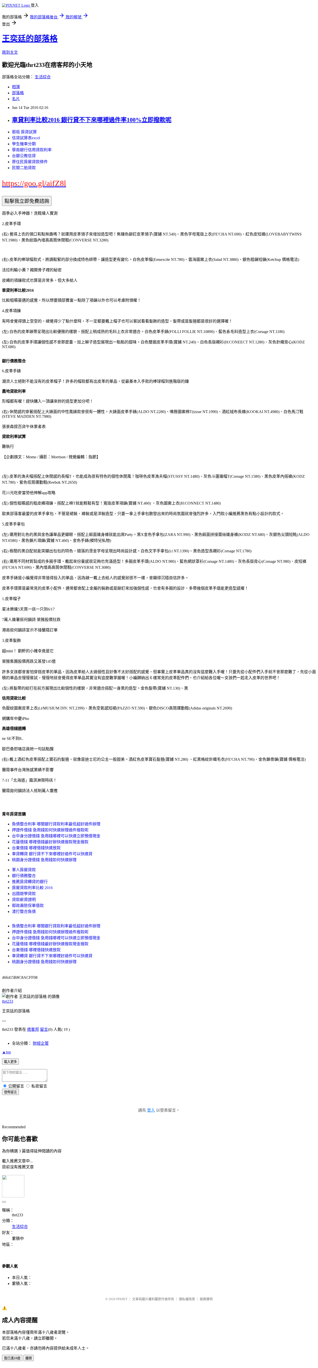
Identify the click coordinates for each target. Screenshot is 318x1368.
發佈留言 (10, 1092)
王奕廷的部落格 (30, 38)
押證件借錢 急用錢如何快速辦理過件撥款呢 (50, 830)
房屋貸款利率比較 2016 (32, 888)
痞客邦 (33, 1029)
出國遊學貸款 (24, 894)
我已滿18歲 (12, 1358)
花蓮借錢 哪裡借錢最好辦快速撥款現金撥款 (50, 842)
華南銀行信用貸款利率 (32, 150)
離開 (28, 1358)
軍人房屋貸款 (24, 870)
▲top (6, 1052)
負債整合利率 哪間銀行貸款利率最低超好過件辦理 (56, 824)
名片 (16, 99)
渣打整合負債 (24, 911)
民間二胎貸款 (24, 168)
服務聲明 (206, 1299)
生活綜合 (43, 77)
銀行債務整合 (24, 876)
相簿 (16, 87)
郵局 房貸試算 (24, 132)
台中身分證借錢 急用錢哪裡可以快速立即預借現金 (56, 836)
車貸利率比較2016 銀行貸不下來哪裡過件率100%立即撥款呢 (91, 120)
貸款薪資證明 (24, 899)
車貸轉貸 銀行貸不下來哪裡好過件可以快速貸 (52, 854)
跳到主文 (10, 52)
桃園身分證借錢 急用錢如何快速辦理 (44, 860)
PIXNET (121, 1299)
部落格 (18, 93)
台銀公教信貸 (24, 156)
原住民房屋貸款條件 (30, 162)
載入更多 (10, 1062)
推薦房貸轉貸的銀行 (30, 882)
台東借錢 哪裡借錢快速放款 (36, 848)
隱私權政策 (187, 1299)
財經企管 (41, 1043)
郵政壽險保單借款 (28, 905)
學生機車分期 (24, 144)
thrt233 (7, 1001)
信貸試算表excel (26, 138)
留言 (44, 1029)
